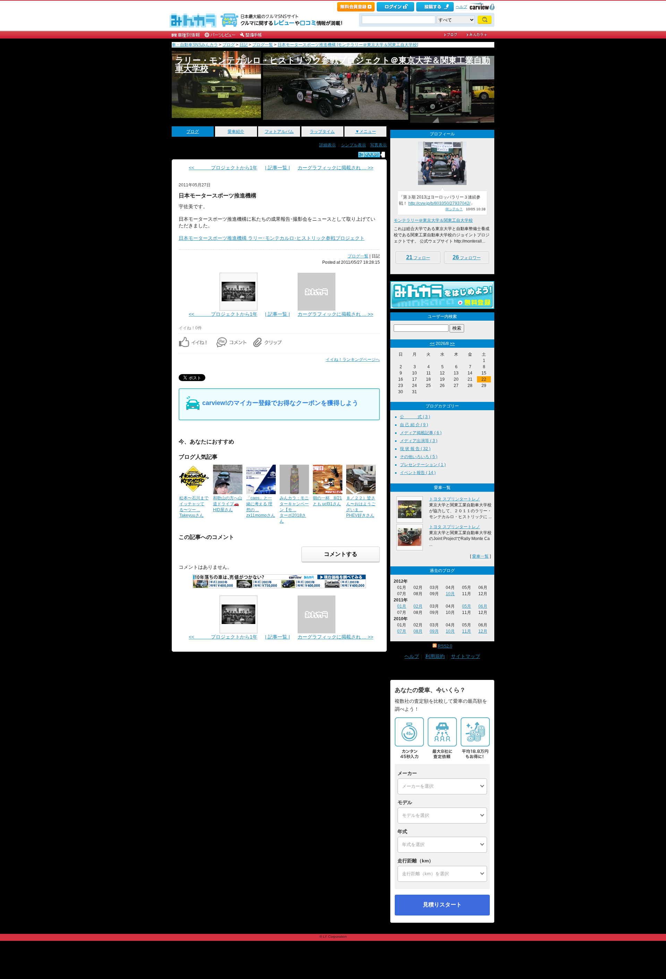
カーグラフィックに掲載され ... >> (335, 167)
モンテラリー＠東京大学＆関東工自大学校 (433, 220)
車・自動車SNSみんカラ (195, 44)
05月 (466, 606)
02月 (417, 606)
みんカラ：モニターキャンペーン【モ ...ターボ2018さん (294, 510)
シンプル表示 (353, 145)
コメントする (340, 554)
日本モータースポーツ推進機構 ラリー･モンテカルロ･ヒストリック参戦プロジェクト (272, 238)
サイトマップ (465, 656)
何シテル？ (454, 209)
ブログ (228, 44)
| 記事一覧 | (277, 167)
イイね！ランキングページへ (353, 359)
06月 (482, 606)
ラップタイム (322, 131)
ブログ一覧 (262, 44)
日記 (243, 44)
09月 (434, 631)
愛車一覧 (480, 556)
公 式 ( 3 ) (415, 416)
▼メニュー (365, 131)
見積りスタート (442, 905)
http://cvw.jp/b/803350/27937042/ (439, 203)
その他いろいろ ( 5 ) (418, 456)
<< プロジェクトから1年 (223, 167)
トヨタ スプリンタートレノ (454, 499)
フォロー (418, 257)
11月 (466, 631)
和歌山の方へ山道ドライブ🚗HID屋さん (227, 504)
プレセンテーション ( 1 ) (423, 464)
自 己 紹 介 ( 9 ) (414, 424)
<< (432, 343)
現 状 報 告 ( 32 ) (415, 448)
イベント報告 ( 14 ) (418, 472)
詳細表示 (327, 145)
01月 (401, 606)
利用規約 (435, 656)
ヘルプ (461, 7)
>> (452, 343)
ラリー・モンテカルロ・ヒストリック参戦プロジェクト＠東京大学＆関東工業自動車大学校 (332, 64)
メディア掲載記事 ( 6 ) (421, 432)
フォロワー (467, 257)
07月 (401, 631)
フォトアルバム (279, 131)
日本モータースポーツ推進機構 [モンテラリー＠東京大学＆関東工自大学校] (348, 44)
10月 (450, 593)
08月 (417, 631)
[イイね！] (369, 155)
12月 (482, 631)
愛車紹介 (236, 131)
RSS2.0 (445, 646)
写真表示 (378, 145)
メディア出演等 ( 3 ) (418, 440)
